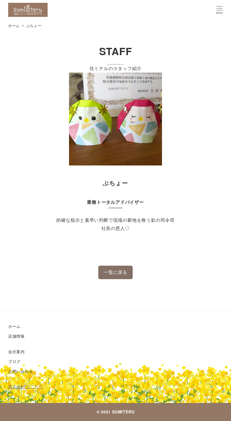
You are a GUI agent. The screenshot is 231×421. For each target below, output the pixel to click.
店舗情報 (16, 336)
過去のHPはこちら (25, 386)
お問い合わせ (20, 371)
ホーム (14, 326)
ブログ (14, 361)
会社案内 (16, 351)
